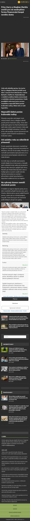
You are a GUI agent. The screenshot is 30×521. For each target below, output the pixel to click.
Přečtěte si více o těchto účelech (21, 296)
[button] (27, 210)
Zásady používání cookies (16, 310)
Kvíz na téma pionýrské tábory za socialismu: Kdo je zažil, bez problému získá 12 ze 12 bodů (18, 359)
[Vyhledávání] (15, 336)
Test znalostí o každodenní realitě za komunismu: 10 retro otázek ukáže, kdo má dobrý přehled (18, 368)
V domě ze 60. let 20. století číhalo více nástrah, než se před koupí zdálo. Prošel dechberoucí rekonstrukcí (18, 318)
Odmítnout (15, 303)
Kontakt (25, 310)
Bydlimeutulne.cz (10, 445)
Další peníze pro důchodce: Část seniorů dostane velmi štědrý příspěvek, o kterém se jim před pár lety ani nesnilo (14, 463)
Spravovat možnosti (15, 308)
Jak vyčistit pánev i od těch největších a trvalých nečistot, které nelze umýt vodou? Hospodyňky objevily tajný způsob (15, 469)
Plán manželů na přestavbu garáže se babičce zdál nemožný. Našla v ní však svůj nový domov (18, 326)
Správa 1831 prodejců (8, 296)
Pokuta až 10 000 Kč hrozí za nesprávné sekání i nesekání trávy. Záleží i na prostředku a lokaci (18, 349)
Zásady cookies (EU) (15, 515)
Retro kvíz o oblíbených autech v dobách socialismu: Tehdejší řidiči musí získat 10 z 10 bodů (17, 378)
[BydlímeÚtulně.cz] (23, 2)
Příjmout (15, 299)
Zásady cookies (7, 310)
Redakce (15, 505)
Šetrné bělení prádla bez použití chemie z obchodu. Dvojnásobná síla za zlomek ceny (18, 398)
